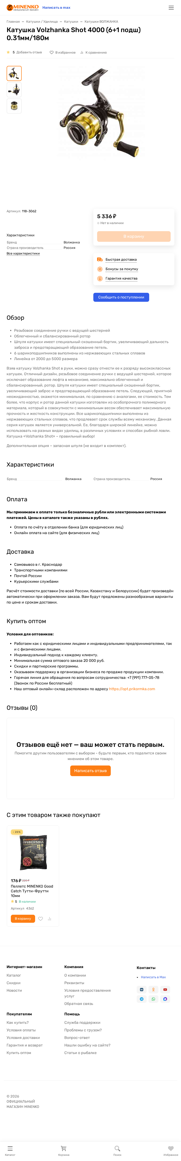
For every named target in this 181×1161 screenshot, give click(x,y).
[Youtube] (165, 989)
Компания (73, 967)
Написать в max (56, 7)
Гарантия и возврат (25, 1045)
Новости (14, 990)
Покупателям (19, 1014)
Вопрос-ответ (77, 1037)
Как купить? (18, 1022)
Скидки (14, 983)
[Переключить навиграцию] (171, 7)
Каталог (14, 975)
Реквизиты (74, 983)
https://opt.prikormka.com (132, 689)
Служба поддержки (82, 1022)
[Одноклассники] (153, 989)
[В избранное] (40, 919)
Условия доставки (23, 1037)
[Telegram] (142, 999)
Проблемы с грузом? (83, 1030)
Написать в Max (153, 977)
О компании (75, 975)
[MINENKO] (23, 7)
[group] (101, 137)
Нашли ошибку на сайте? (87, 1045)
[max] (165, 999)
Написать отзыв (90, 770)
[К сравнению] (49, 919)
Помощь (72, 1014)
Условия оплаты (21, 1030)
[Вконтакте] (142, 989)
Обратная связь (78, 1003)
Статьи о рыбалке (80, 1052)
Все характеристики (23, 253)
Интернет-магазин (24, 967)
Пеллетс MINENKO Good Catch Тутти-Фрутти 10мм (32, 891)
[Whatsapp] (153, 999)
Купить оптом (19, 1052)
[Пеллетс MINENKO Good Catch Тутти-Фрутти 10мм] (33, 851)
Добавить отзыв (29, 52)
